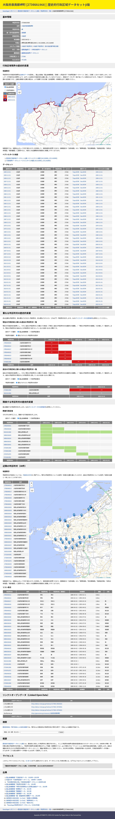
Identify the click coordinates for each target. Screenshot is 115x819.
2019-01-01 (7, 292)
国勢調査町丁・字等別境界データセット (34, 49)
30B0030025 (7, 629)
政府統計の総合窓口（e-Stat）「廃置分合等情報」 (22, 798)
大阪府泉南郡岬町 (27, 26)
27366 (24, 56)
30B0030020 (7, 636)
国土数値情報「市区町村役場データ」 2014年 (21, 784)
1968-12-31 (7, 222)
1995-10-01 (7, 238)
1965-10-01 (7, 210)
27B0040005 (7, 343)
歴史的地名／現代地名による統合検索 (15, 727)
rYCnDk (24, 60)
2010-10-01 (7, 263)
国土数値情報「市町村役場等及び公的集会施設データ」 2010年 (26, 786)
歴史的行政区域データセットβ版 (28, 11)
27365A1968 (7, 451)
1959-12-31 (7, 188)
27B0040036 (7, 677)
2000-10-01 (7, 241)
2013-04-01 (7, 273)
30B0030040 (7, 642)
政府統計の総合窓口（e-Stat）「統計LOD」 (20, 803)
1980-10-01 (7, 232)
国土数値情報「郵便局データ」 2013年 (18, 789)
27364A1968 (7, 448)
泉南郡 (24, 33)
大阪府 (24, 36)
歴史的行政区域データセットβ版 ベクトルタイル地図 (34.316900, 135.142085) (31, 158)
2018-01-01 (7, 288)
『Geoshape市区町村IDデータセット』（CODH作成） (23, 805)
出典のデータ (24, 75)
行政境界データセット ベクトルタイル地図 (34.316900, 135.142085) (28, 160)
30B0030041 (7, 445)
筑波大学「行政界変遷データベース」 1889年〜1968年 (24, 780)
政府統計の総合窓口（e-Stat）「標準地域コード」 (22, 800)
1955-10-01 (7, 172)
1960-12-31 (7, 194)
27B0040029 (7, 429)
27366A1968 (7, 362)
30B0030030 (7, 658)
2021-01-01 (7, 298)
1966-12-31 (7, 216)
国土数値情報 (10, 87)
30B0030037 (7, 655)
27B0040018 (7, 358)
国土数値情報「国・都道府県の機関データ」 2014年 (23, 796)
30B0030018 (7, 651)
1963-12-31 (7, 203)
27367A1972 (7, 454)
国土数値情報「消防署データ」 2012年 (18, 793)
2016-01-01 (7, 282)
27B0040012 (7, 346)
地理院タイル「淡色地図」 (105, 144)
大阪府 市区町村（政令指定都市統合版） (46, 46)
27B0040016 (7, 648)
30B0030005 (7, 435)
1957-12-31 (7, 181)
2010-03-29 (7, 260)
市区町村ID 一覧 (45, 11)
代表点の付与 (27, 475)
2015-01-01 (7, 279)
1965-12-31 (7, 213)
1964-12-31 (7, 207)
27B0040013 (7, 355)
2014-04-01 (7, 276)
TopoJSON (76, 172)
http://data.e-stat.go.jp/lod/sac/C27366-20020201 (46, 704)
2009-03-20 (7, 257)
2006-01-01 (7, 247)
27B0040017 (7, 349)
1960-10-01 (7, 191)
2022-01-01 (7, 301)
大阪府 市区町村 (27, 46)
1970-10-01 (7, 225)
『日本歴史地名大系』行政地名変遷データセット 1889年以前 (26, 782)
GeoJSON (83, 172)
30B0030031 (7, 441)
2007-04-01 (7, 251)
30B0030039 (7, 620)
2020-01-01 (7, 295)
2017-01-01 (7, 285)
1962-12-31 (7, 200)
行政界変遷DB (10, 90)
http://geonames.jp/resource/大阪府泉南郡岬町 (45, 713)
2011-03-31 (7, 266)
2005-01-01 (7, 244)
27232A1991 (7, 457)
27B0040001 (7, 426)
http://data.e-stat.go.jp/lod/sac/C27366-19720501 (46, 707)
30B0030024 (7, 438)
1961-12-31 (7, 197)
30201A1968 (7, 393)
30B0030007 (7, 680)
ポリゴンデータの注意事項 (83, 318)
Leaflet (97, 144)
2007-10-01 (7, 254)
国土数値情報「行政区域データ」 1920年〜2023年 (22, 777)
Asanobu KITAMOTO (41, 815)
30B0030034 (7, 623)
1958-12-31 (7, 184)
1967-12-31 (7, 219)
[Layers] (19, 92)
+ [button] (18, 84)
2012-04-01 (7, 270)
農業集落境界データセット (30, 53)
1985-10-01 (7, 235)
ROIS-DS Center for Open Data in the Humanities (64, 815)
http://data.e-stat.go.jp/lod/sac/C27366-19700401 (46, 710)
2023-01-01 (7, 304)
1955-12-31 (7, 175)
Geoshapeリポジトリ (9, 11)
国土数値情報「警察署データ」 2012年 (18, 791)
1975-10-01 (7, 229)
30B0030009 (7, 617)
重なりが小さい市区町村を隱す (28, 335)
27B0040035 (7, 673)
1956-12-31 (7, 178)
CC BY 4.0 (29, 761)
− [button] (18, 87)
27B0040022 (7, 352)
